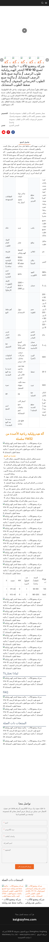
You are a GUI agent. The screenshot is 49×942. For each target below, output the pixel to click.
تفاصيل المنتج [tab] (24, 142)
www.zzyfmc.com (27, 934)
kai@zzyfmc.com (24, 919)
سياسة (27, 937)
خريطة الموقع (42, 934)
